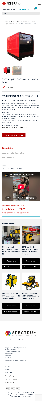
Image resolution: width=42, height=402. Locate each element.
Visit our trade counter (8, 9)
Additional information (13, 153)
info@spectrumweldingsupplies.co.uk (14, 127)
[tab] (9, 148)
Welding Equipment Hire (22, 21)
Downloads (8, 158)
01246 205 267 (24, 9)
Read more (11, 261)
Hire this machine (11, 267)
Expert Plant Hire (9, 21)
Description (8, 148)
